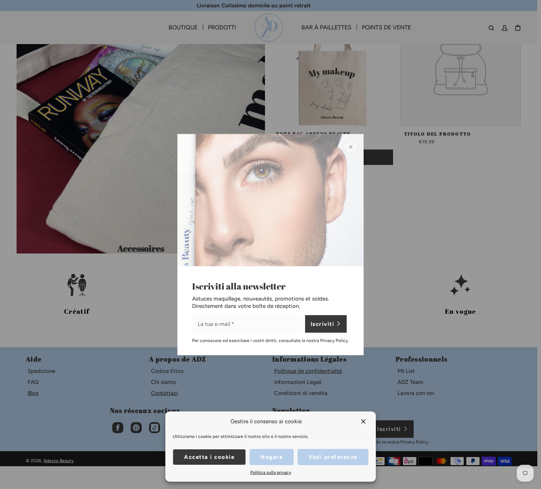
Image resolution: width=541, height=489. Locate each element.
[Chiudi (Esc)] (350, 146)
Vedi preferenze (332, 457)
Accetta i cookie (209, 457)
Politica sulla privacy (270, 472)
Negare (272, 457)
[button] (364, 421)
